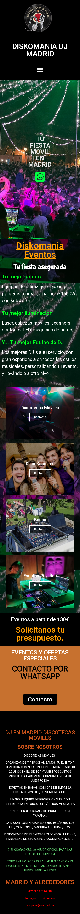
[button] (40, 69)
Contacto (40, 417)
